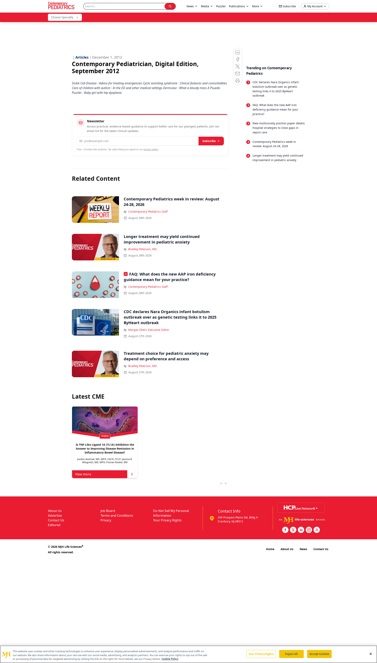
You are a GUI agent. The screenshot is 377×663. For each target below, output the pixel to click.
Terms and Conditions (117, 515)
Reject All (291, 654)
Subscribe (209, 141)
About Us (55, 511)
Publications (237, 6)
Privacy (106, 520)
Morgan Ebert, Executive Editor (148, 330)
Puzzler (221, 6)
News (303, 549)
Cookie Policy (170, 659)
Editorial (54, 525)
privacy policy (151, 149)
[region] (188, 654)
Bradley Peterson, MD (142, 249)
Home (270, 549)
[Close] (370, 653)
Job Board (108, 511)
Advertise (55, 515)
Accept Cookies (319, 654)
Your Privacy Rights (167, 520)
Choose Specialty (62, 17)
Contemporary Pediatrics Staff (148, 211)
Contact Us (56, 520)
